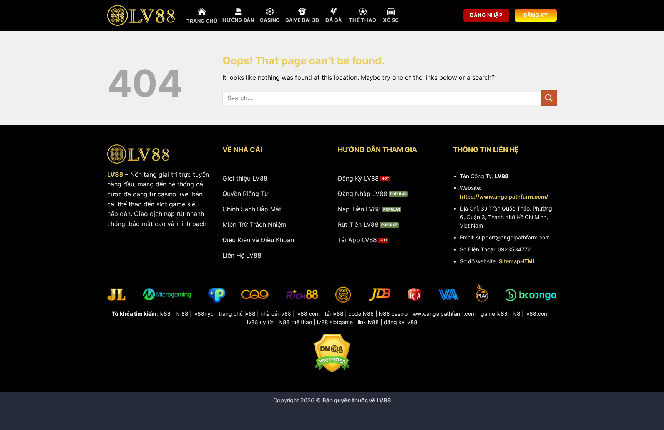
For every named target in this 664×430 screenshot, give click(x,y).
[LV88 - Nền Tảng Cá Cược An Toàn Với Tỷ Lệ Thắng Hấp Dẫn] (141, 15)
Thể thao (362, 20)
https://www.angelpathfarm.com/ (504, 196)
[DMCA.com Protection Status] (332, 352)
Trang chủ (201, 21)
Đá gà (333, 20)
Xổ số (391, 20)
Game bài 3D (302, 20)
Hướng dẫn (238, 20)
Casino (270, 20)
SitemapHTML (517, 261)
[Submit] (549, 97)
